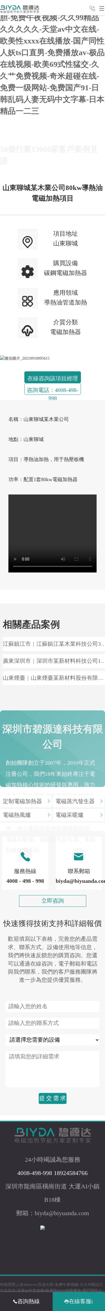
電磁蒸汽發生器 (75, 801)
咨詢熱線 (28, 1301)
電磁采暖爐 (69, 815)
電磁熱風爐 (17, 815)
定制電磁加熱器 (22, 801)
